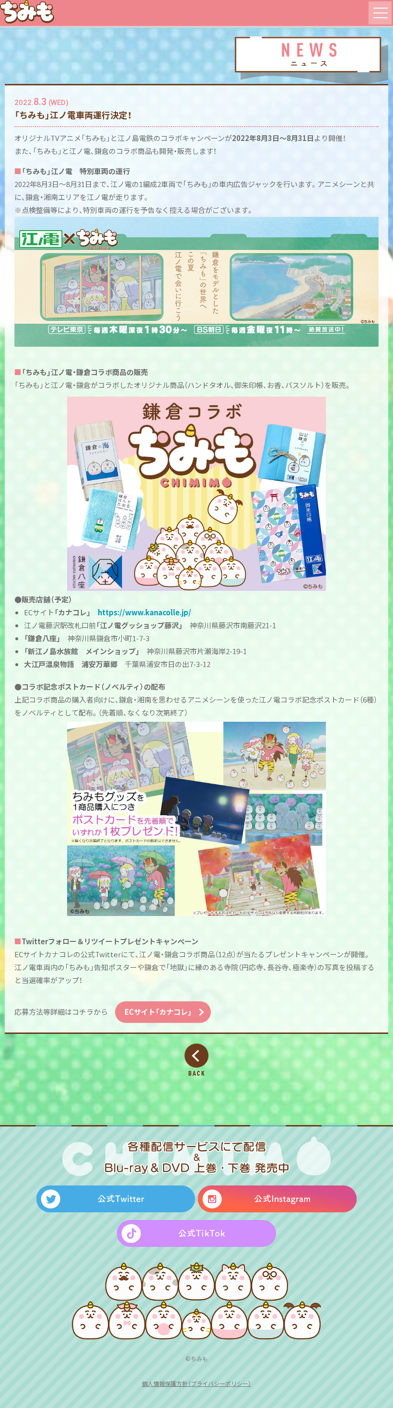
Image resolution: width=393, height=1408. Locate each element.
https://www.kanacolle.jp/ (144, 612)
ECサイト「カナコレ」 (158, 1012)
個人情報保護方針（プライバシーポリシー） (196, 1383)
